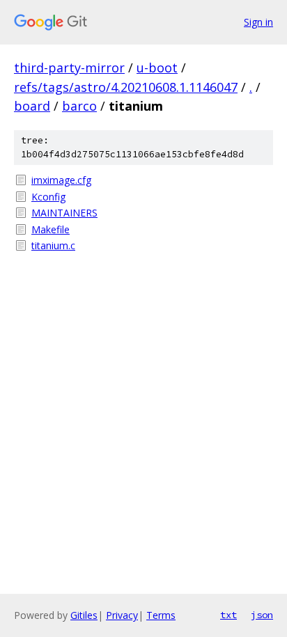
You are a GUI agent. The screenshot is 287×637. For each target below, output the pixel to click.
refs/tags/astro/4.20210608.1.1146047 (126, 87)
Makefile (50, 229)
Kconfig (48, 196)
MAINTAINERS (64, 212)
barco (79, 105)
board (32, 105)
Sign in (258, 22)
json (262, 614)
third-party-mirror (69, 67)
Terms (161, 615)
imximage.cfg (61, 180)
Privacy (122, 615)
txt (228, 614)
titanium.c (53, 245)
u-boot (157, 67)
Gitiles (84, 615)
